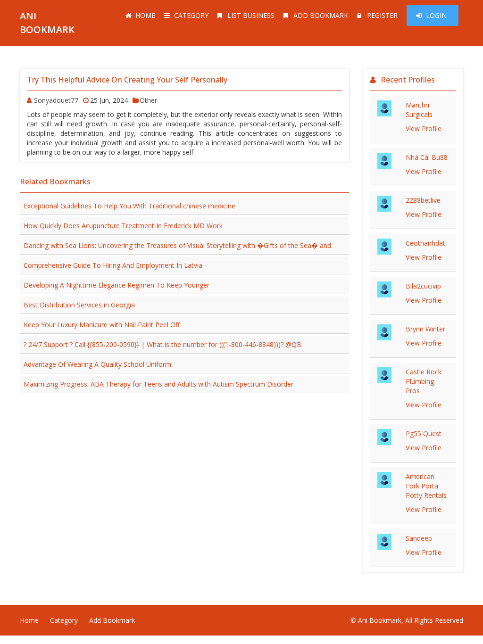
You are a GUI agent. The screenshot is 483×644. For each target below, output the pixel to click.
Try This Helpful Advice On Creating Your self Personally (127, 79)
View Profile (423, 128)
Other (148, 100)
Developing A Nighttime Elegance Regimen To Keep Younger (116, 285)
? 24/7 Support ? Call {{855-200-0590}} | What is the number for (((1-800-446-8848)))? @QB (162, 344)
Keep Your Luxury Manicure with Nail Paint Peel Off (102, 324)
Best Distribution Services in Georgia (79, 304)
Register (382, 15)
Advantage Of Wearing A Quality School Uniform (97, 364)
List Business (251, 15)
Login (436, 15)
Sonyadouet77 (56, 100)
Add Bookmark (320, 15)
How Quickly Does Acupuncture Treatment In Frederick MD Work (123, 225)
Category (191, 15)
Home (145, 15)
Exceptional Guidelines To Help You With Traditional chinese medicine (129, 205)
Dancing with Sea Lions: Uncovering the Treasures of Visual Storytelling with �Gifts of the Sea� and (177, 245)
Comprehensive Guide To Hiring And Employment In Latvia (113, 265)
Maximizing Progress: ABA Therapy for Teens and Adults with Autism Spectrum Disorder (158, 384)
